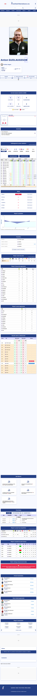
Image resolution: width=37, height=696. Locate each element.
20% (33, 536)
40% (31, 536)
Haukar (5, 168)
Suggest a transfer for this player (19, 249)
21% (31, 260)
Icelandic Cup (5, 536)
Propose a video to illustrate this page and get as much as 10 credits (17, 651)
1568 (34, 176)
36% (31, 534)
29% (33, 534)
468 (24, 536)
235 (17, 534)
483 (28, 176)
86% (26, 532)
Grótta (4, 276)
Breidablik (4, 288)
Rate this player (30, 194)
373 (28, 175)
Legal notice (13, 687)
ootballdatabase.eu (21, 4)
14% (33, 532)
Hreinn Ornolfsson (18, 626)
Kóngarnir (4, 281)
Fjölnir (4, 274)
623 (19, 260)
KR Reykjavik (5, 299)
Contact (17, 687)
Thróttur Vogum (7, 64)
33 (10, 260)
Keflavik (5, 173)
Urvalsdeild (4, 532)
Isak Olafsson (7, 578)
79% (29, 260)
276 (28, 178)
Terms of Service (21, 687)
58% (34, 260)
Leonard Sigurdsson (8, 591)
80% (26, 536)
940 (24, 534)
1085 (24, 532)
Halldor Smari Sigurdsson (9, 610)
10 (31, 312)
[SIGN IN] (35, 8)
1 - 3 (20, 522)
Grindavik (4, 297)
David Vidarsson (7, 603)
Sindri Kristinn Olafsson (9, 584)
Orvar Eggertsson (8, 607)
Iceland (2, 70)
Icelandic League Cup (6, 534)
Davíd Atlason (7, 600)
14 (10, 176)
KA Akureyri (4, 286)
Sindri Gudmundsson (8, 581)
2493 (22, 260)
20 (29, 176)
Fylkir (3, 295)
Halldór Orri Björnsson (8, 613)
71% (26, 534)
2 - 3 (20, 520)
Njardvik (5, 181)
